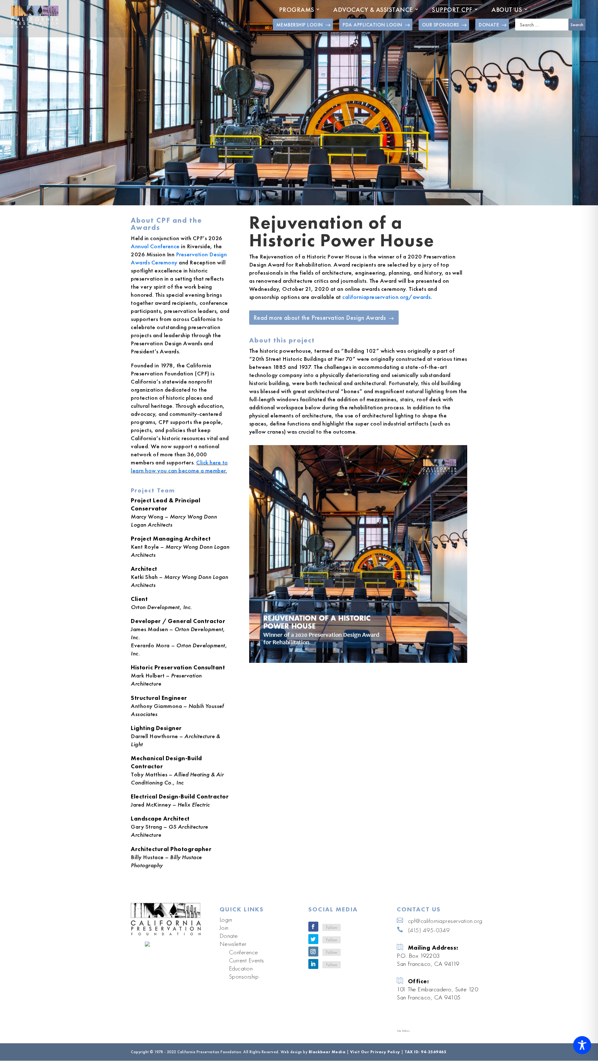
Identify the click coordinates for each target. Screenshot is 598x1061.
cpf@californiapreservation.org (445, 921)
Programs (296, 9)
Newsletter (233, 944)
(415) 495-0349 (429, 930)
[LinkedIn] (313, 964)
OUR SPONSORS (440, 24)
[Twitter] (313, 939)
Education (241, 968)
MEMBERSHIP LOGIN (299, 24)
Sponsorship (244, 976)
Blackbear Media (327, 1051)
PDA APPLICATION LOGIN (372, 24)
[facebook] (313, 927)
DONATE (489, 24)
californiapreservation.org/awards (386, 297)
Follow (331, 927)
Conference (243, 952)
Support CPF (452, 9)
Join (224, 928)
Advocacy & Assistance (373, 9)
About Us (506, 9)
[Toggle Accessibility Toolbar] (582, 1045)
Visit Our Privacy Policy (375, 1051)
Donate (229, 936)
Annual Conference (155, 246)
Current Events (246, 960)
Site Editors (403, 1031)
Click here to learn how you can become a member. (179, 466)
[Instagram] (313, 951)
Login (226, 919)
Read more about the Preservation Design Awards (320, 318)
